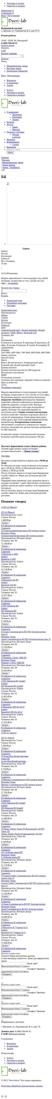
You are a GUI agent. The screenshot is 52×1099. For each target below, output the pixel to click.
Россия (4, 320)
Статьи (15, 144)
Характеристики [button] (9, 310)
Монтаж (16, 129)
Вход (3, 15)
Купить (4, 296)
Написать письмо (17, 1034)
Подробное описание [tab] (17, 303)
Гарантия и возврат (16, 6)
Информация (13, 142)
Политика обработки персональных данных (22, 1086)
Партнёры (17, 117)
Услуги (10, 90)
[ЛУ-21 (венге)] (26, 734)
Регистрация (13, 15)
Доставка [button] (5, 456)
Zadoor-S (5, 325)
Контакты (11, 80)
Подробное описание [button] (11, 387)
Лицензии (17, 114)
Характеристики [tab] (14, 300)
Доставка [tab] (11, 305)
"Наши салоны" (31, 451)
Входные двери (14, 68)
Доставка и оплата (15, 3)
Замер (15, 127)
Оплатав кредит (16, 135)
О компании (12, 83)
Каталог (5, 59)
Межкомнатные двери (17, 66)
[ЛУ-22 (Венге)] (26, 508)
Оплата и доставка (15, 132)
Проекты (11, 139)
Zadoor (4, 315)
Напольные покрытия (17, 71)
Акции (10, 85)
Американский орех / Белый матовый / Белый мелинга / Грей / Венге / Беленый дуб (23, 331)
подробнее (13, 283)
